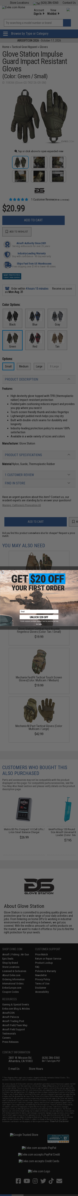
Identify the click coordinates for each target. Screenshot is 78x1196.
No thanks (39, 624)
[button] (39, 618)
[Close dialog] (2, 572)
